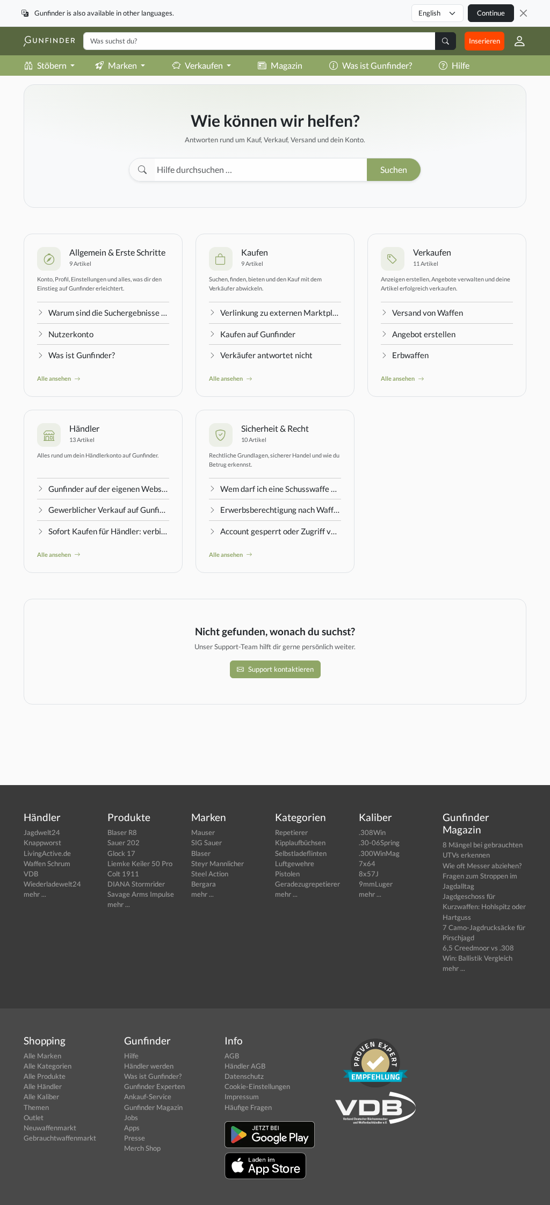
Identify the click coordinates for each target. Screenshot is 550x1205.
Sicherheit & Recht (275, 428)
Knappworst (42, 842)
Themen (36, 1107)
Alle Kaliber (41, 1096)
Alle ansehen (54, 378)
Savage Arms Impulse (140, 894)
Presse (134, 1138)
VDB (31, 873)
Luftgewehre (294, 863)
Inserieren (484, 41)
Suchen (393, 169)
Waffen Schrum (47, 863)
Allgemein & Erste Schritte (117, 252)
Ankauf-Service (147, 1096)
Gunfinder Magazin (153, 1107)
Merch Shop (142, 1148)
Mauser (203, 832)
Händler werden (148, 1066)
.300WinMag (379, 853)
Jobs (131, 1117)
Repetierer (291, 832)
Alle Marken (42, 1055)
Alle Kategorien (47, 1066)
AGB (232, 1055)
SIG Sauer (206, 842)
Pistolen (287, 873)
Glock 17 (121, 853)
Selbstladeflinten (301, 853)
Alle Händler (43, 1086)
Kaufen (254, 252)
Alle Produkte (45, 1076)
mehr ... (35, 894)
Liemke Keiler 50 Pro (139, 863)
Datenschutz (244, 1076)
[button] (515, 41)
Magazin (286, 65)
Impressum (242, 1096)
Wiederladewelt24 (52, 884)
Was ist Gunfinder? (377, 65)
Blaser (201, 853)
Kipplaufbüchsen (300, 842)
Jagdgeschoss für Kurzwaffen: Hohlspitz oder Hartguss (484, 906)
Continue (491, 13)
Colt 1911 (123, 873)
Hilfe (460, 65)
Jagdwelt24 (42, 832)
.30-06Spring (379, 842)
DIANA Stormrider (136, 884)
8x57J (369, 873)
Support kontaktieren (281, 669)
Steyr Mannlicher (217, 863)
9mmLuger (376, 884)
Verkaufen (432, 252)
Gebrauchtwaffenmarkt (60, 1138)
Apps (132, 1127)
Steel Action (209, 873)
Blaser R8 (122, 832)
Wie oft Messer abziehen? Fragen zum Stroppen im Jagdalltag (482, 875)
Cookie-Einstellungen (257, 1086)
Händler (84, 428)
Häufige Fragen (248, 1107)
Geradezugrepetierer (307, 884)
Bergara (203, 884)
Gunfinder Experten (154, 1086)
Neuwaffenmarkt (50, 1127)
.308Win (372, 832)
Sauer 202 (123, 842)
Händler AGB (245, 1066)
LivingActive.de (47, 853)
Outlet (34, 1117)
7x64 (367, 863)
